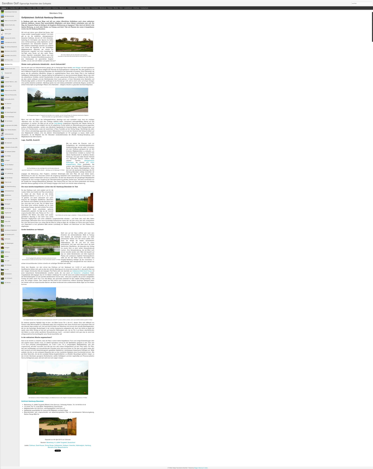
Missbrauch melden (203, 468)
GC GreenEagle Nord (10, 112)
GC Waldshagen (9, 243)
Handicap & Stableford (11, 230)
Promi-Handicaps (9, 116)
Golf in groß (8, 33)
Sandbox (22, 8)
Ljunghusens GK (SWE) (11, 125)
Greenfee (72, 445)
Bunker (39, 8)
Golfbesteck (8, 217)
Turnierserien (8, 274)
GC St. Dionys (8, 208)
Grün (34, 8)
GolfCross (7, 252)
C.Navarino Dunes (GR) (11, 147)
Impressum (79, 8)
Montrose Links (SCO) (10, 51)
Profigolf (7, 247)
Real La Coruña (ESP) (11, 20)
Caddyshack (71, 8)
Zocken (7, 256)
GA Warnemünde (9, 16)
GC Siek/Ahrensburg (10, 186)
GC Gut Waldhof (9, 164)
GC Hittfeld (7, 108)
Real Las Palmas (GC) (11, 95)
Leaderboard (47, 8)
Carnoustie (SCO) (9, 99)
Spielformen (8, 195)
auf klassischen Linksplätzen (80, 273)
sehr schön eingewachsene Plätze (80, 163)
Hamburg (88, 445)
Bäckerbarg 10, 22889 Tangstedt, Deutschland (61, 442)
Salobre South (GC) (10, 68)
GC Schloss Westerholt (11, 47)
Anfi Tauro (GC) (9, 60)
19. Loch (7, 260)
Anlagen (78, 67)
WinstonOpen (8, 29)
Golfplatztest (58, 445)
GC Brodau (8, 282)
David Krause (40, 445)
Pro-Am (7, 269)
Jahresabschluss (9, 191)
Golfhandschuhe (9, 134)
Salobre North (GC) (10, 25)
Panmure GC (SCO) (10, 38)
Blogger (196, 468)
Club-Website (58, 123)
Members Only (8, 64)
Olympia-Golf (8, 73)
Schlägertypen (8, 169)
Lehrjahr (7, 77)
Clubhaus (55, 8)
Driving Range (49, 445)
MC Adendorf (8, 143)
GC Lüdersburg (9, 173)
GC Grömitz (8, 226)
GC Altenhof (8, 103)
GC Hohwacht (8, 278)
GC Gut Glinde (8, 178)
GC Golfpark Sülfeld (10, 151)
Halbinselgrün (80, 445)
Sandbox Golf (14, 8)
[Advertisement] (105, 43)
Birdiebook (63, 8)
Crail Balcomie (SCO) (10, 42)
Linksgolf (7, 160)
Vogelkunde (8, 212)
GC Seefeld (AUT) (9, 234)
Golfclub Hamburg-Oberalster (32, 401)
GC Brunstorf (8, 199)
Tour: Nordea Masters (10, 129)
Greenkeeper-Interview (11, 12)
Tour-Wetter (8, 156)
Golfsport (65, 445)
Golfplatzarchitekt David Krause (82, 271)
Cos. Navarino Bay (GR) (11, 138)
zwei (73, 67)
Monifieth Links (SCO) (10, 55)
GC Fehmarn (8, 265)
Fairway (29, 8)
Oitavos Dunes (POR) (10, 90)
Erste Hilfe (7, 221)
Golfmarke (7, 239)
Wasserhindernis (63, 447)
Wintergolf (7, 204)
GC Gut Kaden (8, 121)
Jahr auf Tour (8, 86)
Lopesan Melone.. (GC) (11, 81)
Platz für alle (8, 182)
